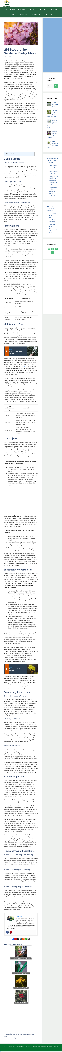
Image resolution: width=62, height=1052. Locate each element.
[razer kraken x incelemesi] (31, 1051)
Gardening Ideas (10, 1033)
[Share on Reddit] (23, 939)
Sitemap (56, 1046)
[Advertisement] (21, 138)
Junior (31, 802)
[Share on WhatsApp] (26, 939)
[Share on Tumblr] (21, 939)
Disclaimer (49, 1046)
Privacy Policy (29, 1046)
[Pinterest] (11, 932)
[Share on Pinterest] (15, 939)
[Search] (56, 86)
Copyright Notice (20, 1046)
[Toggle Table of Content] (31, 154)
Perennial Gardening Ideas (12, 1038)
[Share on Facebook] (13, 939)
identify (24, 366)
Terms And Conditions (40, 1046)
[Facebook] (7, 932)
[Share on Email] (29, 939)
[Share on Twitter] (18, 939)
